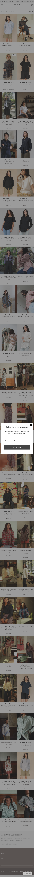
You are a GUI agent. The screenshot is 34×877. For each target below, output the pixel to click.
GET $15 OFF (17, 447)
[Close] (31, 425)
